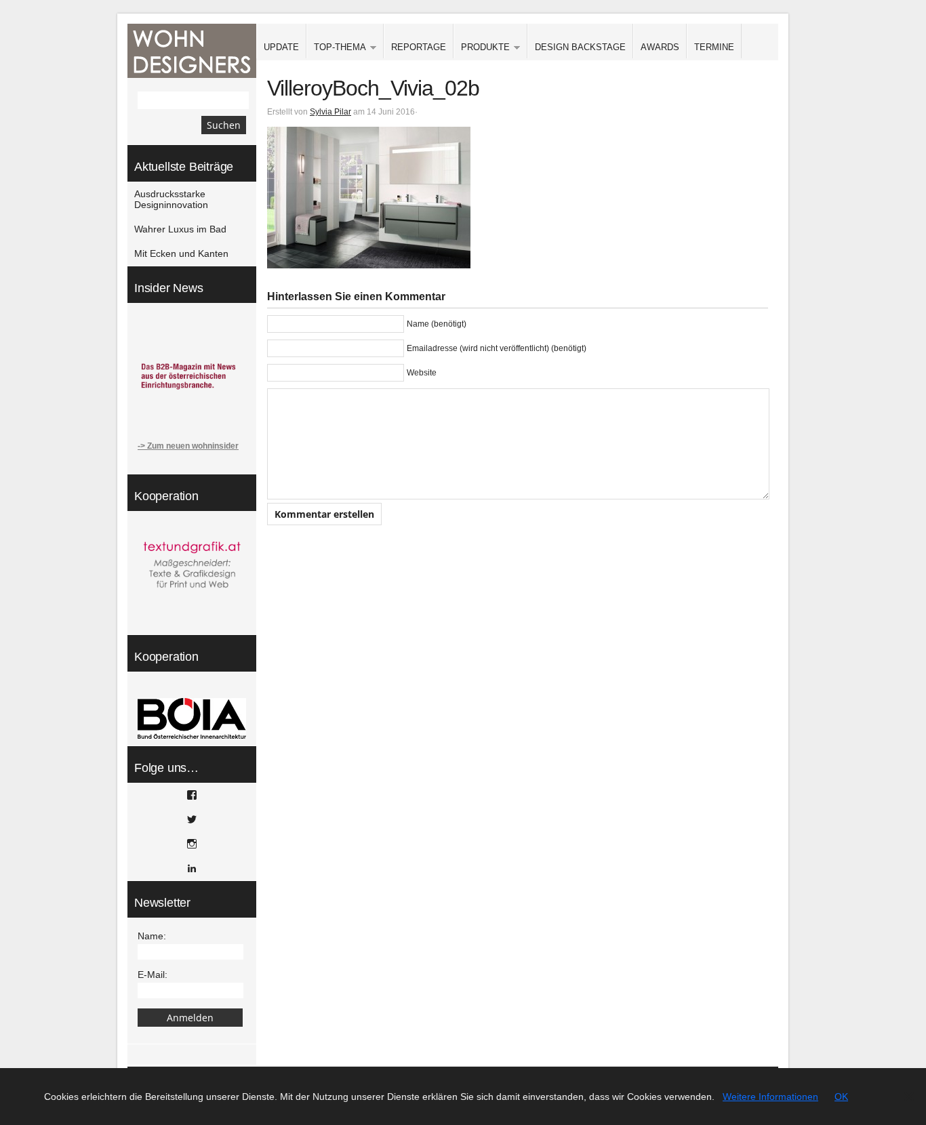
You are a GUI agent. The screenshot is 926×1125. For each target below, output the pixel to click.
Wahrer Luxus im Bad (180, 229)
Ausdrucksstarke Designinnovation (171, 199)
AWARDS (660, 47)
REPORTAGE (418, 47)
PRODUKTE (482, 48)
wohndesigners (191, 51)
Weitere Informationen (770, 1096)
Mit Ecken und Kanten (181, 253)
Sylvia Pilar (330, 112)
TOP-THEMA (336, 48)
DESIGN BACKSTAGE (580, 47)
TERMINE (714, 47)
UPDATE (281, 47)
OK (841, 1096)
